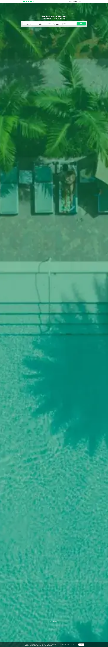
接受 (81, 644)
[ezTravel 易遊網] (28, 1)
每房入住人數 (64, 23)
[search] (42, 24)
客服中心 (70, 1)
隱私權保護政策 (49, 645)
